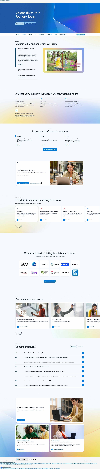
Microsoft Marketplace (13, 463)
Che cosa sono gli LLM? (13, 464)
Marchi (43, 468)
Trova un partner (20, 463)
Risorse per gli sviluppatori (35, 463)
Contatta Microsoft (22, 468)
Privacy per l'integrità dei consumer (6, 468)
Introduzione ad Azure (8, 460)
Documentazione (26, 463)
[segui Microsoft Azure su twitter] (29, 459)
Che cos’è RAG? (29, 464)
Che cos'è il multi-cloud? (77, 463)
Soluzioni (88, 460)
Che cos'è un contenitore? (21, 464)
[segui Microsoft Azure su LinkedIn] (33, 459)
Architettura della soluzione (7, 462)
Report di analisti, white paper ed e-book (55, 463)
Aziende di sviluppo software (5, 463)
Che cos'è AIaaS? (6, 464)
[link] (17, 35)
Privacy (26, 468)
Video (63, 463)
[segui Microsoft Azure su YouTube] (35, 459)
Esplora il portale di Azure (22, 459)
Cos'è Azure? (2, 460)
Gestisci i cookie (30, 468)
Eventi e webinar (46, 463)
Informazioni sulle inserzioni (48, 468)
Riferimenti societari (15, 468)
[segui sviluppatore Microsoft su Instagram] (31, 459)
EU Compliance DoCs (57, 468)
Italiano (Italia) (2, 465)
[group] (26, 214)
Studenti (41, 463)
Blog (30, 463)
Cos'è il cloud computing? (69, 463)
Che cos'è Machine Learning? (87, 463)
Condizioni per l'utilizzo (37, 468)
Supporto (13, 462)
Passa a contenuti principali (5, 0)
